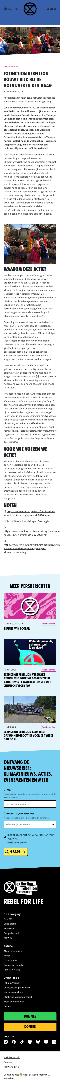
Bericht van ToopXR (17, 628)
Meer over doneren (14, 1001)
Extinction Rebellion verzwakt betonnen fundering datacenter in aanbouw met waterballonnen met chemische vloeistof (27, 680)
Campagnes (10, 960)
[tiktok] (22, 1042)
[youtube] (46, 1042)
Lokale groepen (12, 982)
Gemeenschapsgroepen (17, 987)
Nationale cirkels (13, 992)
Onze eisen (10, 923)
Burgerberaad (11, 933)
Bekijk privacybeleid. (17, 842)
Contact (8, 1006)
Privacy (8, 1062)
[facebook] (14, 1042)
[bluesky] (38, 1042)
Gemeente (19, 813)
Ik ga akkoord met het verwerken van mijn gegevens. (30, 836)
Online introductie (14, 965)
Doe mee (30, 1016)
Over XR (8, 919)
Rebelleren (9, 928)
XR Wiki (8, 937)
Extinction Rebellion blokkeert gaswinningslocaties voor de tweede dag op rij (28, 735)
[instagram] (6, 1042)
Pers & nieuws (12, 969)
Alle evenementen (13, 950)
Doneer (30, 1026)
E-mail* (9, 790)
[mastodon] (30, 1042)
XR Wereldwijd (12, 1066)
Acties (7, 955)
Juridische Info (12, 1057)
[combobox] (30, 824)
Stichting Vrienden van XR (18, 996)
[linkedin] (54, 1042)
